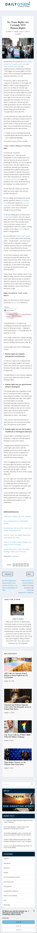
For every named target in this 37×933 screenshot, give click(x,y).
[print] (28, 565)
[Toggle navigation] (33, 42)
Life (5, 900)
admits (13, 155)
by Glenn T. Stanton (12, 31)
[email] (25, 565)
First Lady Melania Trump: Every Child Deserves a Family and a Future (16, 827)
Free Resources (8, 882)
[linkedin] (22, 565)
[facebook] (14, 565)
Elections (7, 868)
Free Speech (7, 886)
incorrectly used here (10, 179)
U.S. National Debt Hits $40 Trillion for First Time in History (18, 821)
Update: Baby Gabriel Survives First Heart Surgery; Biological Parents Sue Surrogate (17, 840)
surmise (21, 229)
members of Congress (11, 64)
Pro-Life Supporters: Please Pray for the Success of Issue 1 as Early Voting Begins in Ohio (9, 585)
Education (7, 863)
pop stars (22, 64)
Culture (6, 859)
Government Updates (11, 891)
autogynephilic (8, 217)
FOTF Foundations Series (12, 877)
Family (6, 872)
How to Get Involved (10, 895)
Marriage (7, 905)
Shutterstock (15, 556)
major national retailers (11, 66)
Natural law (15, 302)
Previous (8, 574)
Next (29, 574)
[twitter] (17, 565)
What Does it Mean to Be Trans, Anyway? (17, 516)
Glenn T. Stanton (17, 619)
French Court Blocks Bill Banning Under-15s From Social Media (18, 846)
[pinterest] (19, 565)
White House (27, 62)
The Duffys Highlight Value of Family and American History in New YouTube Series (17, 834)
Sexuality (18, 34)
